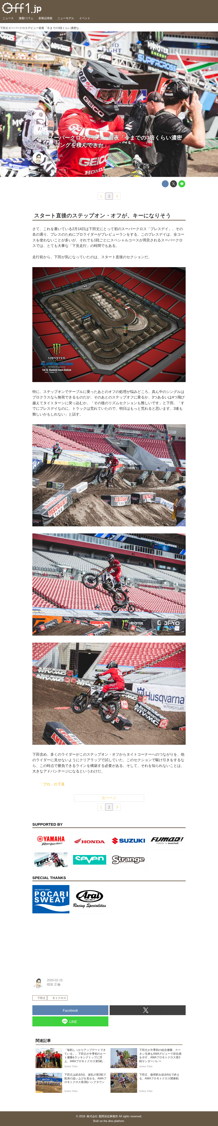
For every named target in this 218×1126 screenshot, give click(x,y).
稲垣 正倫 (53, 160)
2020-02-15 (55, 156)
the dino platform (113, 1121)
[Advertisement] (64, 941)
